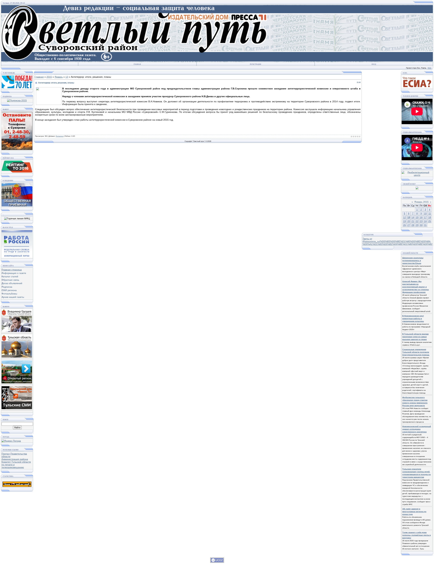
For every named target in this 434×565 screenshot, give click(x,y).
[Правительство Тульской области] (17, 345)
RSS (429, 68)
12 (404, 217)
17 (425, 217)
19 (404, 221)
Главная (137, 64)
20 (408, 221)
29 (417, 225)
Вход (374, 64)
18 (429, 217)
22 (417, 221)
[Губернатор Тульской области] (17, 319)
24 (425, 221)
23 (421, 221)
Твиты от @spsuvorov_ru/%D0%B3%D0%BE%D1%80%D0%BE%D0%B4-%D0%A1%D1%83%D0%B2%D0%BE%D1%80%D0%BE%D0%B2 (397, 241)
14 (412, 217)
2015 (49, 76)
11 (429, 213)
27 (408, 225)
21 (412, 221)
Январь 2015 (421, 201)
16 (421, 217)
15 (417, 217)
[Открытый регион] (17, 371)
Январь (59, 76)
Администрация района (15, 459)
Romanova (59, 136)
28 (412, 225)
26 (404, 225)
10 (425, 213)
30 (421, 225)
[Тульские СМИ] (17, 397)
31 (425, 225)
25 (429, 221)
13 (66, 76)
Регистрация (255, 64)
